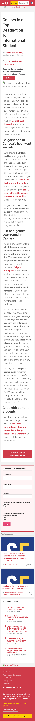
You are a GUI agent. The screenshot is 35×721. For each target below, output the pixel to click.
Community (8, 64)
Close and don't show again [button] (17, 716)
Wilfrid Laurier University (15, 621)
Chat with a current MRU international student (17, 454)
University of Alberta (14, 644)
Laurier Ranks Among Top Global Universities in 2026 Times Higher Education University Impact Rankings (17, 628)
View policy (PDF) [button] (10, 710)
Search (27, 3)
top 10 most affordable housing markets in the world (16, 193)
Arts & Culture (15, 61)
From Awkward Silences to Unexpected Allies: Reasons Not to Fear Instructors (17, 640)
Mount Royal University (14, 53)
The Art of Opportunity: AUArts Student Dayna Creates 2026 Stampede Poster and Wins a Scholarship (14, 557)
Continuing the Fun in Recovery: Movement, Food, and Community (15, 587)
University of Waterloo (15, 611)
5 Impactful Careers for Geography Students (15, 608)
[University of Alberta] (17, 8)
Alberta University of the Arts (13, 565)
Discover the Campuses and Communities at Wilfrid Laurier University (18, 617)
